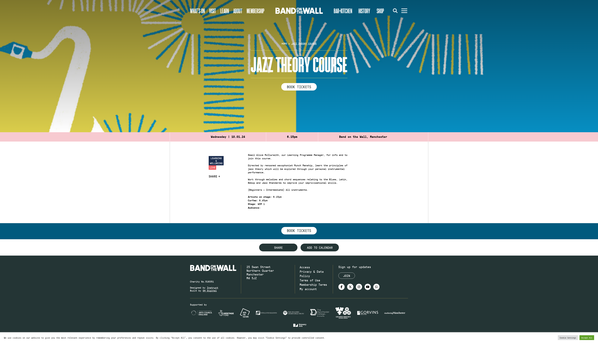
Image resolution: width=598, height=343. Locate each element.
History (364, 10)
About (237, 10)
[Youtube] (368, 287)
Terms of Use (310, 280)
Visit (212, 10)
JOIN (346, 276)
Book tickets (299, 230)
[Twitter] (350, 287)
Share (213, 176)
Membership (255, 10)
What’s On (197, 10)
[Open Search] (395, 10)
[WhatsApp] (376, 287)
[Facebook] (341, 287)
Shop (380, 10)
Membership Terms (313, 284)
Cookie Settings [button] (568, 337)
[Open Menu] (404, 10)
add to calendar (320, 247)
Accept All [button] (586, 337)
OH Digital (210, 290)
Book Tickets (299, 86)
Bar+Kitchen (343, 10)
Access (305, 267)
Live (212, 167)
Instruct (212, 287)
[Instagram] (359, 287)
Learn (224, 10)
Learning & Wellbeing (216, 160)
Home (284, 43)
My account (308, 289)
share (278, 247)
